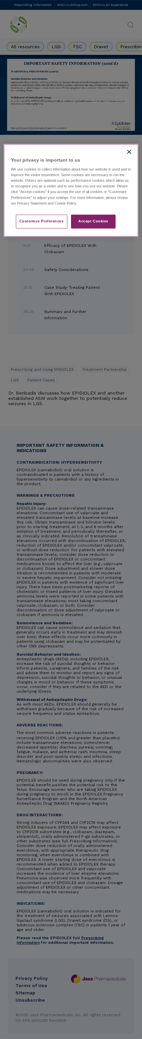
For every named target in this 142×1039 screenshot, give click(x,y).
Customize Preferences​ (41, 221)
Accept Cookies (93, 221)
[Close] (129, 151)
